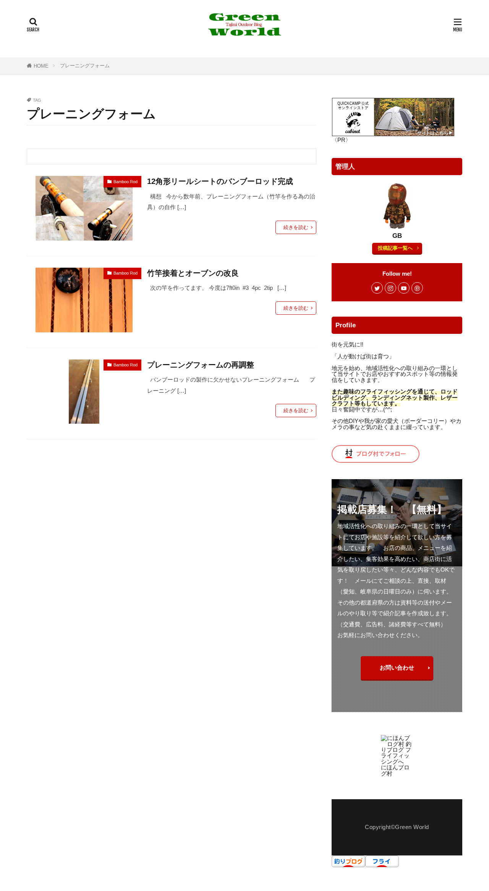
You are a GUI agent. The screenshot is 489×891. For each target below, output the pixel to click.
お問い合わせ (397, 667)
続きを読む (295, 227)
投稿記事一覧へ (395, 248)
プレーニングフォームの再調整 (200, 365)
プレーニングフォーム (85, 65)
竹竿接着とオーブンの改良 (193, 273)
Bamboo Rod (125, 181)
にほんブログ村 (395, 770)
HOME (41, 66)
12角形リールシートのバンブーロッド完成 (220, 181)
